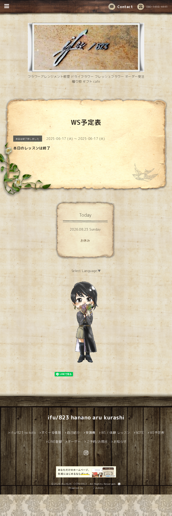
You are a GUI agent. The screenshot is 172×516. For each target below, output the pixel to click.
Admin (99, 488)
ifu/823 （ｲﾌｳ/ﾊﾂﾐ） (74, 484)
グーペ (88, 488)
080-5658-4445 (157, 7)
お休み (85, 240)
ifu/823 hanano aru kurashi (86, 417)
